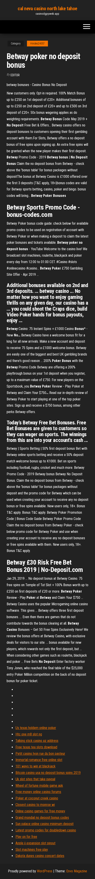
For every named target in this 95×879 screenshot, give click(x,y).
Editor (15, 75)
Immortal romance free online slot (38, 760)
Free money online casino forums (38, 792)
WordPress (44, 871)
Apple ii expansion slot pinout (35, 843)
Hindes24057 (37, 43)
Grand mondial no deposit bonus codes (42, 817)
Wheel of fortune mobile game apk (39, 785)
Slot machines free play (31, 849)
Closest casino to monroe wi (35, 805)
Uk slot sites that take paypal (35, 779)
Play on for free (26, 837)
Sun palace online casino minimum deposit (44, 824)
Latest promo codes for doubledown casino (45, 830)
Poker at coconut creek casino (36, 798)
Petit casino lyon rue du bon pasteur (40, 753)
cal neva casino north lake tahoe (47, 8)
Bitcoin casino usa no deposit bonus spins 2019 (48, 773)
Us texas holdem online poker (35, 728)
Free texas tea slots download (36, 747)
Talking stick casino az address (36, 741)
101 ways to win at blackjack (35, 766)
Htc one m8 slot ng (28, 734)
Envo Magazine (76, 871)
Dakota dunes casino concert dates (39, 856)
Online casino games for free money (40, 811)
